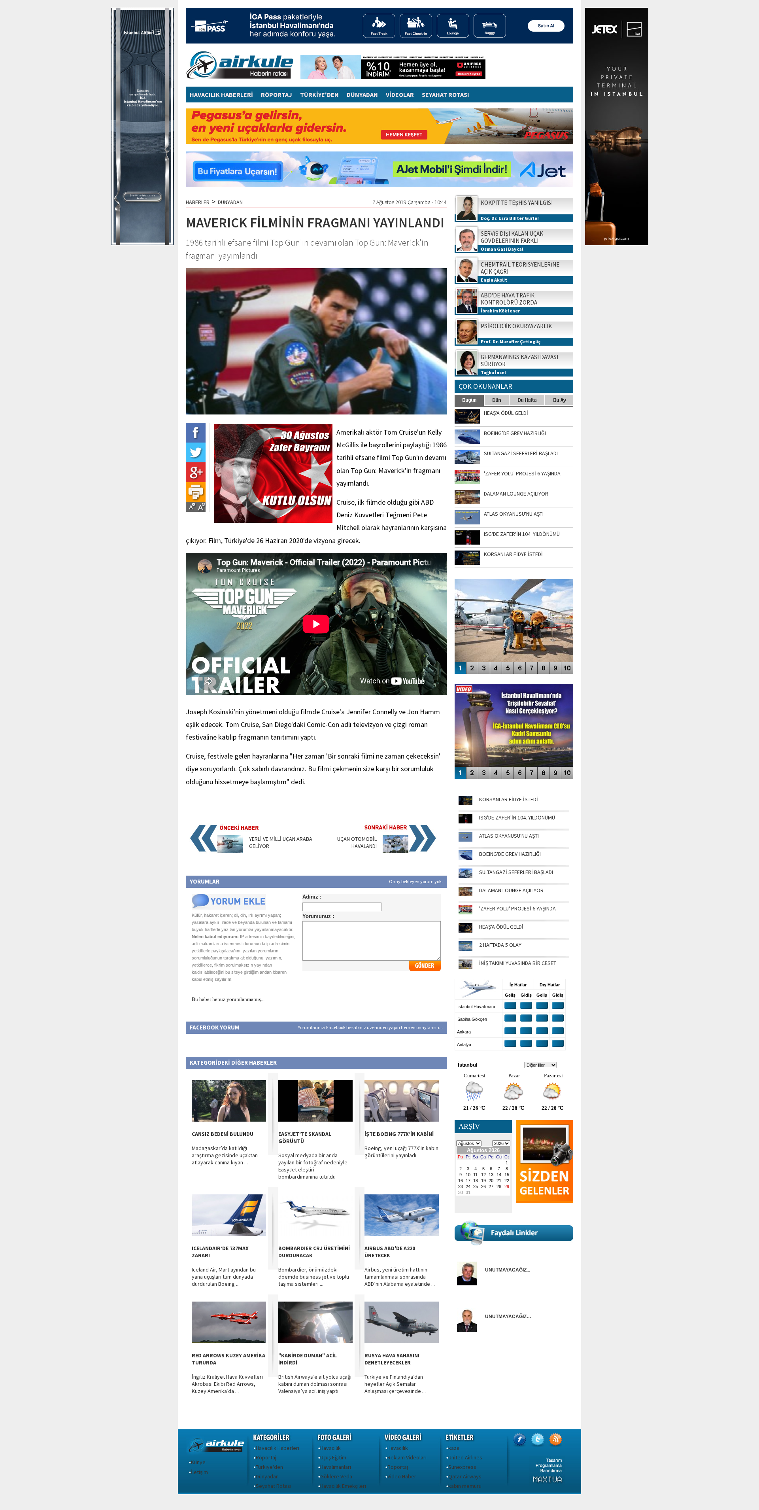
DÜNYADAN (362, 94)
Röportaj (266, 1457)
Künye (198, 1462)
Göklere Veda (336, 1476)
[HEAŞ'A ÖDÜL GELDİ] (465, 930)
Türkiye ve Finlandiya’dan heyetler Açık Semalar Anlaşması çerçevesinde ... (395, 1384)
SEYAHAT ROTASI (445, 94)
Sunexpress (462, 1466)
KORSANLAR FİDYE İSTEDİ (508, 799)
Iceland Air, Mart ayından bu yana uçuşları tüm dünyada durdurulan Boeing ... (224, 1276)
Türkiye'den (269, 1466)
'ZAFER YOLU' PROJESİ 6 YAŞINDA (517, 908)
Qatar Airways (464, 1476)
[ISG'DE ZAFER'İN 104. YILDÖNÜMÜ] (465, 821)
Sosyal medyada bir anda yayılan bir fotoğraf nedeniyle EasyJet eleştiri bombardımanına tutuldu (312, 1166)
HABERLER (198, 202)
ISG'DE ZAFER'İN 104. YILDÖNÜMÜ (517, 817)
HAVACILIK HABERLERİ (221, 94)
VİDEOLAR (400, 94)
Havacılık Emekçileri (343, 1485)
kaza (453, 1447)
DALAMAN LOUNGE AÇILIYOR (511, 890)
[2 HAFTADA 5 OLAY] (465, 948)
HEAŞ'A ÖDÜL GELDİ (501, 926)
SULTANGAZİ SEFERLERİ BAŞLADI (516, 872)
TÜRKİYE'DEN (319, 94)
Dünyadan (267, 1476)
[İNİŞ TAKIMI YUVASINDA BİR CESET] (465, 967)
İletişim (199, 1472)
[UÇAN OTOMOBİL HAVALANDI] (395, 851)
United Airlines (465, 1457)
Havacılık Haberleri (277, 1447)
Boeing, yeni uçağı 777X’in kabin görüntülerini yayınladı (401, 1152)
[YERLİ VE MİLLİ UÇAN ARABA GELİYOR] (230, 851)
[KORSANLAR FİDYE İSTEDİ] (465, 803)
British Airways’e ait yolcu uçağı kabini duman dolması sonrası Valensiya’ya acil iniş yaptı (314, 1384)
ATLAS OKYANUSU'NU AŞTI (509, 835)
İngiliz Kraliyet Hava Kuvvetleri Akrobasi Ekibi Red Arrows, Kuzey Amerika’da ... (227, 1384)
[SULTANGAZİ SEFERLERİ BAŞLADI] (465, 876)
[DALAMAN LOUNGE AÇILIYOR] (465, 894)
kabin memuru (464, 1485)
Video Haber (401, 1476)
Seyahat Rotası (273, 1485)
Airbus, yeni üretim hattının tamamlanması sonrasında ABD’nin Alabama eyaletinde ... (399, 1276)
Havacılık (330, 1447)
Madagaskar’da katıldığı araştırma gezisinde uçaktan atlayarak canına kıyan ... (225, 1155)
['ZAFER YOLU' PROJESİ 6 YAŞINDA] (465, 912)
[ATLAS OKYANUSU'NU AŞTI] (465, 839)
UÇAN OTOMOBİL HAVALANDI (357, 842)
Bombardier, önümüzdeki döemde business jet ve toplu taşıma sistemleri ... (313, 1276)
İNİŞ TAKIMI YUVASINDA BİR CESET (517, 963)
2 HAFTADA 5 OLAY (500, 944)
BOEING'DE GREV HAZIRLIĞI (510, 853)
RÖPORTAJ (276, 94)
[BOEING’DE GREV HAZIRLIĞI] (465, 857)
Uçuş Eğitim (333, 1457)
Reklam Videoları (407, 1457)
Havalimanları (335, 1466)
